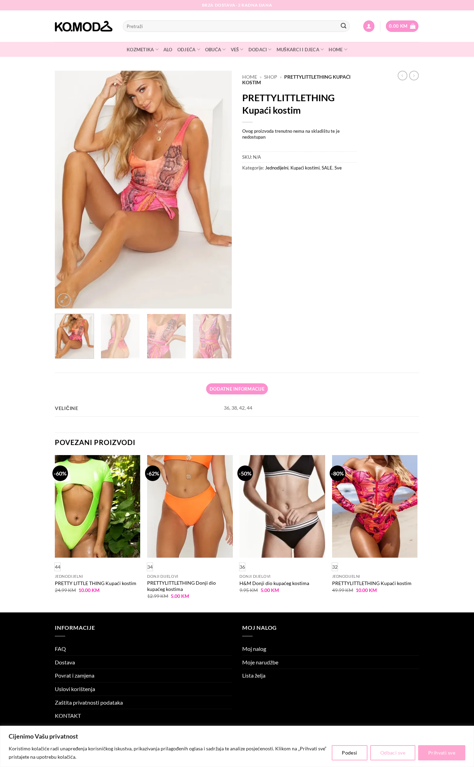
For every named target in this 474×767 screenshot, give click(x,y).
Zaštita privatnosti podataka (89, 702)
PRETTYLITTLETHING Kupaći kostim (372, 583)
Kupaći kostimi (305, 168)
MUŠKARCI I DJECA (298, 49)
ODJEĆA (186, 49)
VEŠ (235, 49)
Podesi (349, 753)
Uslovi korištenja (75, 689)
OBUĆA (213, 49)
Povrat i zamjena (74, 675)
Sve (338, 168)
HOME (335, 49)
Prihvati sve (441, 753)
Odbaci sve (392, 753)
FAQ (60, 648)
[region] (237, 746)
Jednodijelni (276, 168)
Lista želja (253, 675)
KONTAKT (68, 715)
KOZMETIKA (140, 49)
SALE (327, 168)
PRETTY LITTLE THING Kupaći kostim (95, 583)
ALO (167, 49)
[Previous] (67, 189)
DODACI (257, 49)
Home (249, 77)
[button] (368, 26)
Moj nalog (254, 648)
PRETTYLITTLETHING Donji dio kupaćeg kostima (181, 586)
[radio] (150, 567)
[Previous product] (414, 75)
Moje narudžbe (260, 662)
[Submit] (343, 26)
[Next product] (402, 75)
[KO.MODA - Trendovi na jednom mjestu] (83, 26)
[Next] (219, 189)
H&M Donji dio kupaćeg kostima (274, 583)
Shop (270, 77)
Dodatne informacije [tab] (237, 389)
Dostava (65, 662)
